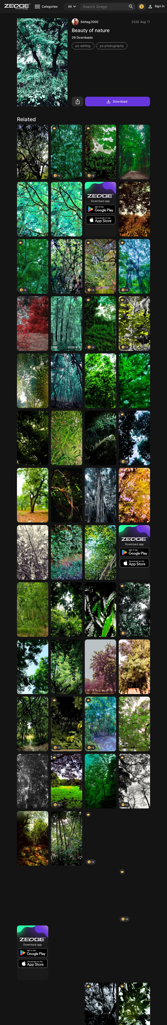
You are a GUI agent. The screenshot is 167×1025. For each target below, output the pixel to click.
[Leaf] (134, 724)
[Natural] (66, 266)
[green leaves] (66, 209)
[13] (66, 952)
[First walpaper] (66, 895)
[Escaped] (100, 952)
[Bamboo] (66, 438)
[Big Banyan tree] (100, 495)
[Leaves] (100, 609)
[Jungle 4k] (32, 838)
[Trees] (32, 380)
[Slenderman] (66, 323)
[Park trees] (100, 666)
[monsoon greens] (134, 380)
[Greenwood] (32, 438)
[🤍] (134, 666)
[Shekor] (32, 152)
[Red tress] (32, 323)
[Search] (131, 7)
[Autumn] (134, 495)
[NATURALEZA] (66, 666)
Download (120, 101)
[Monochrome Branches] (32, 552)
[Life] (134, 838)
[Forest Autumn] (134, 209)
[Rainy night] (100, 438)
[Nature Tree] (32, 495)
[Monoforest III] (32, 781)
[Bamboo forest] (32, 724)
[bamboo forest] (32, 609)
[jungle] (66, 609)
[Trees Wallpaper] (134, 152)
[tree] (32, 209)
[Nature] (100, 380)
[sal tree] (134, 952)
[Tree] (66, 380)
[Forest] (100, 781)
